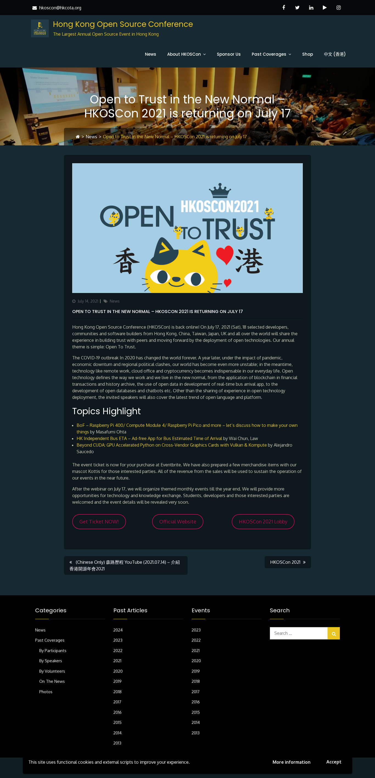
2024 (118, 630)
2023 (117, 640)
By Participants (52, 650)
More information (291, 762)
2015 (117, 722)
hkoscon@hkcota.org (60, 7)
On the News (52, 681)
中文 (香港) (335, 54)
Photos (45, 691)
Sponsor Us (229, 54)
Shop (307, 54)
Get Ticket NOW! (99, 521)
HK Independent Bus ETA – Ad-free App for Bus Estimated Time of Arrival (149, 438)
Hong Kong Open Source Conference (123, 24)
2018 (117, 691)
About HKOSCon (184, 54)
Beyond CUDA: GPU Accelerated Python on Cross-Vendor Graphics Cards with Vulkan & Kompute (172, 445)
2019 (117, 681)
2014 (117, 732)
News (150, 54)
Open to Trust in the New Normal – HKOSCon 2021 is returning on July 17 (157, 311)
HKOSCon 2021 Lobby (263, 521)
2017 (117, 701)
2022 (117, 650)
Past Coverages (269, 54)
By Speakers (50, 660)
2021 (117, 660)
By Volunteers (52, 671)
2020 (118, 671)
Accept (334, 762)
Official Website (177, 521)
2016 (117, 712)
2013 (117, 743)
